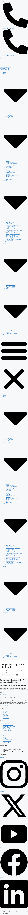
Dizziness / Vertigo (10, 164)
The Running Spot (10, 238)
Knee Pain (8, 171)
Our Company (9, 115)
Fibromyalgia (9, 167)
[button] (14, 365)
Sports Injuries (9, 177)
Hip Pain (8, 170)
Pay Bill (5, 241)
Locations (8, 117)
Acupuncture (9, 223)
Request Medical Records (11, 333)
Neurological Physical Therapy (13, 234)
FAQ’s (7, 332)
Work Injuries (9, 179)
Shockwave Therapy (10, 235)
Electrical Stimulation (10, 226)
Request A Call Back (10, 287)
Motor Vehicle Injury (10, 172)
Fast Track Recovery (10, 222)
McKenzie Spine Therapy (11, 232)
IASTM (7, 227)
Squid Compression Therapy (12, 236)
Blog (4, 334)
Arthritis (7, 161)
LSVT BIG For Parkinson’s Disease (14, 230)
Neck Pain (8, 174)
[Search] (17, 674)
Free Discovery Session (11, 286)
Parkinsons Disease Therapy (12, 175)
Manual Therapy (9, 231)
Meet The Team (9, 116)
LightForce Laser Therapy (12, 228)
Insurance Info (9, 330)
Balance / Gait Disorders (11, 163)
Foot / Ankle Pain (10, 168)
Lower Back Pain (10, 162)
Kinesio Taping (9, 240)
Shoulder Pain (9, 176)
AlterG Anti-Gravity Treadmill (13, 225)
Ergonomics (8, 166)
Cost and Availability (10, 285)
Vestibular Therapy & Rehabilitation (14, 239)
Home (4, 72)
